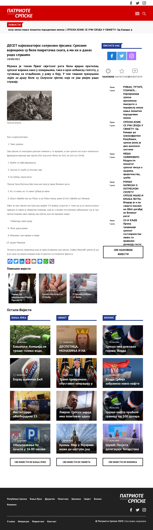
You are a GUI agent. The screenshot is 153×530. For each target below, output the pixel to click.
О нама (11, 521)
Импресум (23, 521)
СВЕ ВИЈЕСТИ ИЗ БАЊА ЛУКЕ (30, 462)
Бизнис (98, 498)
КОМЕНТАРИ (135, 76)
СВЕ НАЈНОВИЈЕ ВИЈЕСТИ (123, 252)
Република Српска (17, 498)
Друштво (50, 498)
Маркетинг (38, 521)
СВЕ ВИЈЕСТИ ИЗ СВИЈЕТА (76, 462)
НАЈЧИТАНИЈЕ (121, 76)
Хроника (76, 498)
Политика (63, 498)
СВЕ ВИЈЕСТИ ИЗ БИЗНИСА (122, 462)
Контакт (51, 521)
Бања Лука (36, 498)
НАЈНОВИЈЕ (108, 76)
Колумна (11, 504)
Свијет (87, 498)
